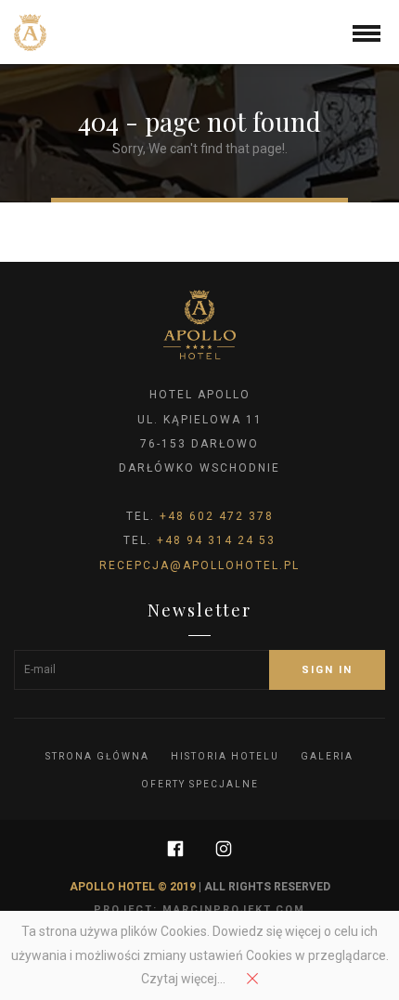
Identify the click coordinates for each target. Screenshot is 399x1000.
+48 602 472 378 (217, 516)
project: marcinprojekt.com (199, 909)
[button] (366, 32)
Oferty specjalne (200, 784)
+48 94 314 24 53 (216, 540)
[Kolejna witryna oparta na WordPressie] (30, 32)
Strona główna (97, 756)
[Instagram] (223, 848)
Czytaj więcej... (183, 978)
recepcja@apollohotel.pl (199, 565)
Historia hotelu (225, 756)
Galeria (327, 756)
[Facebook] (175, 848)
